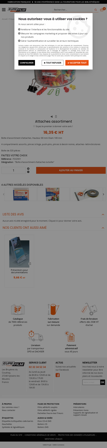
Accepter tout (78, 62)
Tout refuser (53, 62)
